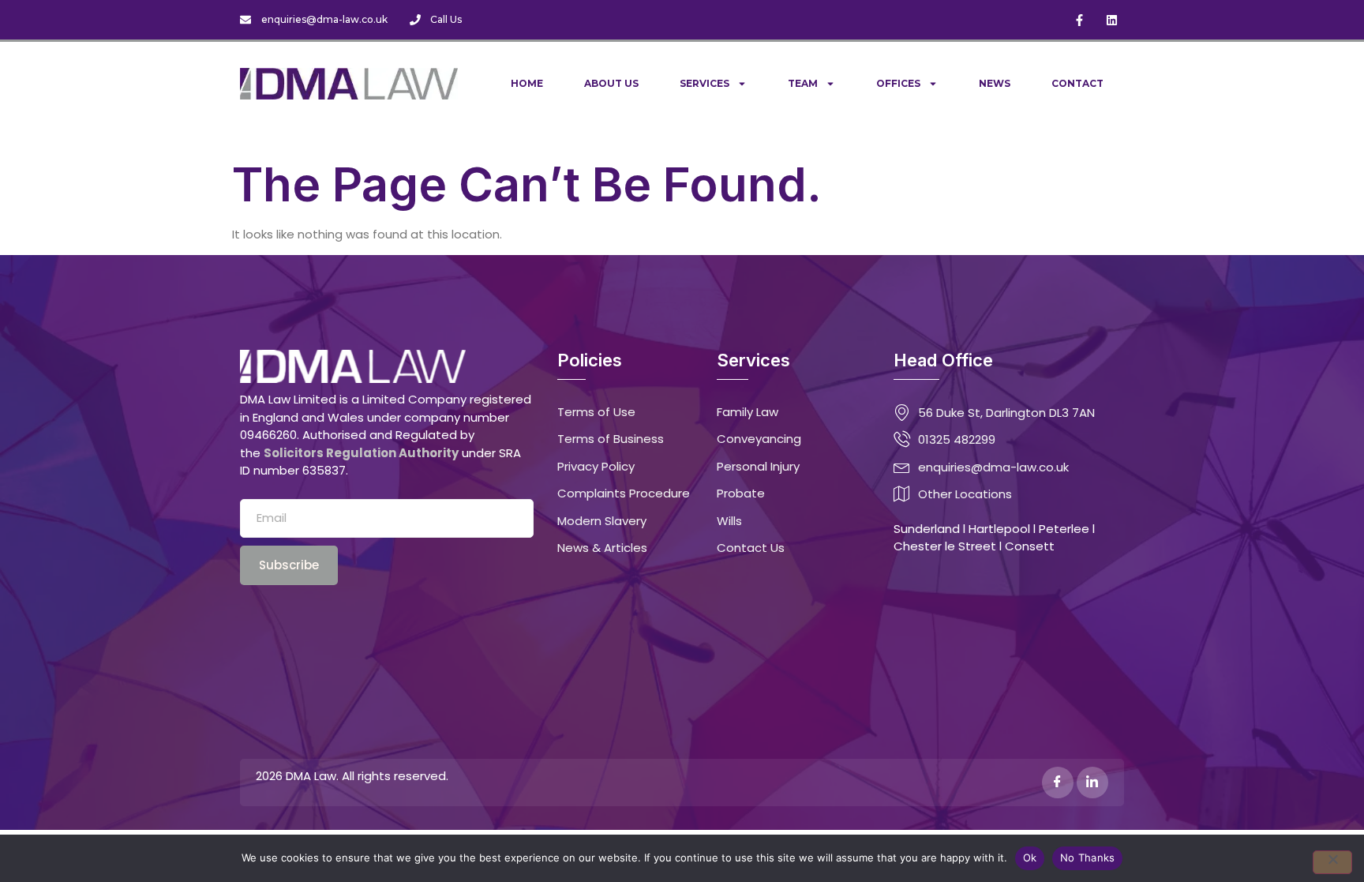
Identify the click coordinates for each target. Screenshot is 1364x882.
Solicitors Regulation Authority (361, 453)
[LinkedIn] (1092, 782)
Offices (898, 83)
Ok (1030, 857)
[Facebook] (1058, 782)
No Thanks (1087, 857)
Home (527, 83)
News (994, 83)
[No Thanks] (1332, 862)
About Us (611, 83)
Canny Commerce (659, 776)
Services (704, 83)
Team (803, 83)
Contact (1077, 83)
